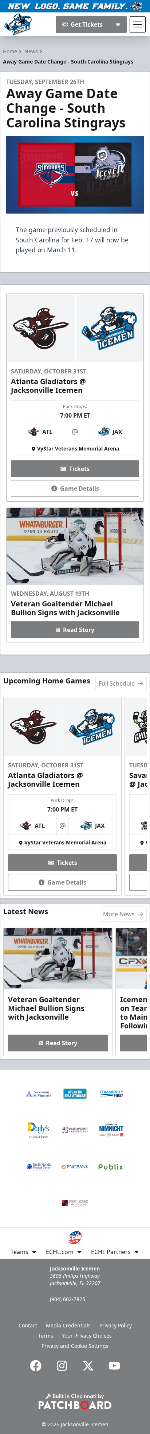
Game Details (79, 488)
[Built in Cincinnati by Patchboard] (75, 1401)
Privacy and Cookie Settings (75, 1345)
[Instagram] (62, 1366)
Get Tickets (87, 24)
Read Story (78, 630)
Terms (45, 1335)
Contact (28, 1325)
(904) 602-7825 (67, 1299)
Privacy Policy (115, 1325)
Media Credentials (68, 1325)
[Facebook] (35, 1366)
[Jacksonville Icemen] (18, 24)
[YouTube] (114, 1366)
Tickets (79, 469)
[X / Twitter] (88, 1366)
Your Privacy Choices (87, 1335)
